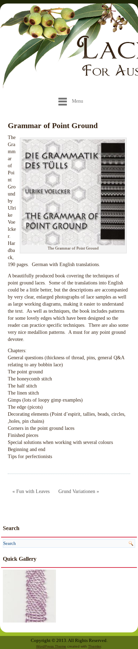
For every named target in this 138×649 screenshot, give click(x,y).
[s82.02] (29, 595)
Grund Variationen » (78, 491)
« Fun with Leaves (31, 491)
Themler (94, 646)
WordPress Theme (51, 646)
